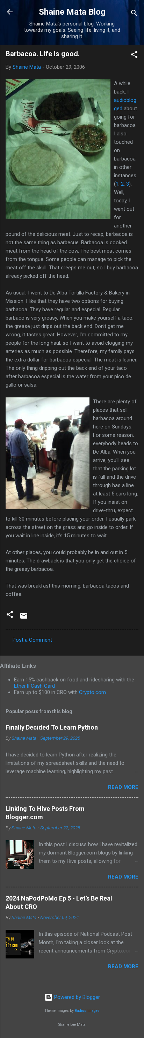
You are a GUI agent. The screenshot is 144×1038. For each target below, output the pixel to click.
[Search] (134, 14)
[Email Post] (24, 618)
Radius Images (87, 1010)
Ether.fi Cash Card (34, 686)
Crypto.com (92, 692)
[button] (134, 55)
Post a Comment (32, 640)
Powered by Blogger (76, 997)
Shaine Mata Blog (72, 12)
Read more (123, 787)
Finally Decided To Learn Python (52, 727)
